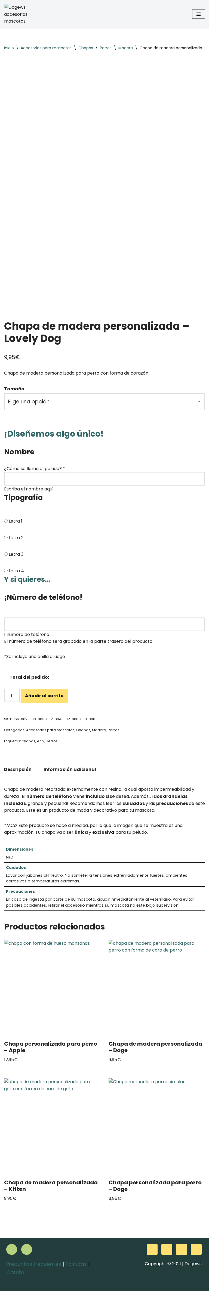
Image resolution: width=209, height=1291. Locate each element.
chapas (28, 741)
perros (52, 741)
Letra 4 (16, 571)
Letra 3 (16, 554)
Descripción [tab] (18, 769)
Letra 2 (16, 538)
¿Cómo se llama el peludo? (34, 468)
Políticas (76, 1264)
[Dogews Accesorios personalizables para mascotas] (20, 14)
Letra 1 (15, 521)
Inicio (9, 48)
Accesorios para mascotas (46, 48)
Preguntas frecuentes (33, 1264)
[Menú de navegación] (198, 14)
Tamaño (14, 389)
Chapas (85, 48)
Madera (125, 48)
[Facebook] (11, 1249)
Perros (106, 48)
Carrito (15, 1272)
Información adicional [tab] (70, 769)
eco (40, 741)
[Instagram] (26, 1249)
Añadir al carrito (44, 696)
